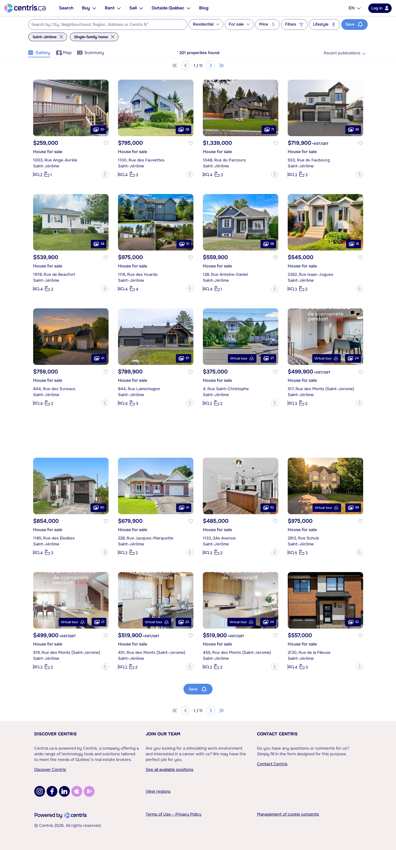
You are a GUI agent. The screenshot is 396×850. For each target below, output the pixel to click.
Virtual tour (239, 358)
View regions (158, 791)
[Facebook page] (52, 791)
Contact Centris (277, 734)
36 (357, 130)
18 (357, 244)
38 (187, 130)
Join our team (163, 734)
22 (187, 622)
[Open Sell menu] (141, 8)
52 (272, 508)
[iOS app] (76, 791)
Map (67, 52)
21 (102, 622)
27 (272, 358)
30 (102, 130)
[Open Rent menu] (119, 8)
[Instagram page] (39, 791)
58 (272, 244)
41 (102, 358)
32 (357, 622)
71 (272, 130)
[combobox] (107, 24)
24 (357, 358)
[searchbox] (104, 25)
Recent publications (342, 53)
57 (187, 358)
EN (352, 8)
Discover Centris (55, 734)
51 (187, 244)
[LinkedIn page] (64, 791)
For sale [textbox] (236, 24)
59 (357, 508)
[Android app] (89, 791)
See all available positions (169, 769)
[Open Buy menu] (94, 8)
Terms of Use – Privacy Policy (173, 814)
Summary (94, 52)
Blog (204, 8)
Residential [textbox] (203, 24)
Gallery (43, 52)
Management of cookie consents (288, 814)
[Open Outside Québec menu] (188, 8)
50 (102, 508)
